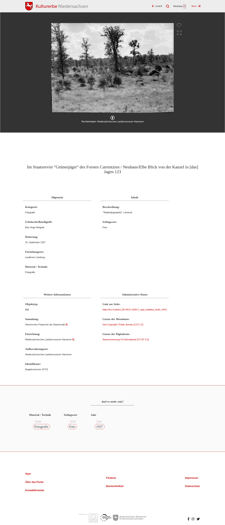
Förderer (111, 478)
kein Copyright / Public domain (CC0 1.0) (123, 324)
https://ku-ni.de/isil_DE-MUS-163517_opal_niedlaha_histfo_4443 (135, 309)
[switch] (179, 25)
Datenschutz (192, 486)
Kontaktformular (34, 490)
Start (28, 474)
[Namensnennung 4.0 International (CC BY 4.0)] (112, 118)
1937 (99, 426)
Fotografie (41, 426)
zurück (158, 6)
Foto (72, 426)
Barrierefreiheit (114, 486)
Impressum (191, 478)
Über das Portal (34, 482)
